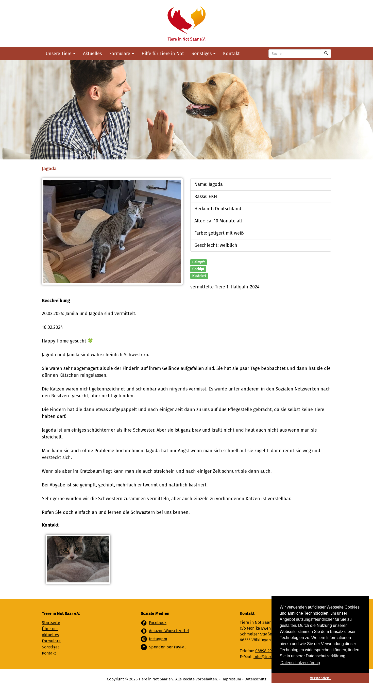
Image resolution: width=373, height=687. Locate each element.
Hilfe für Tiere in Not (163, 53)
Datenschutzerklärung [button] (300, 663)
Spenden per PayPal (167, 647)
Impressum (231, 679)
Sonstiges (202, 53)
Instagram (158, 638)
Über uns (50, 628)
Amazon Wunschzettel (169, 630)
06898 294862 (267, 650)
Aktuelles (92, 53)
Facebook (157, 622)
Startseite (51, 622)
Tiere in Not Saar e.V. (186, 24)
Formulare (120, 53)
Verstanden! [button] (320, 678)
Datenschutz (255, 679)
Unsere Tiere (59, 53)
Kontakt (231, 53)
